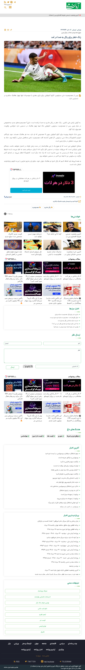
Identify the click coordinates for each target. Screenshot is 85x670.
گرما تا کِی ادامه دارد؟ (54, 234)
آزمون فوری (42, 614)
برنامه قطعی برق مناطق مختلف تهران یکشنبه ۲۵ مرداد (61, 525)
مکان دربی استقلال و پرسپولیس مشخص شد (64, 486)
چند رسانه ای (72, 643)
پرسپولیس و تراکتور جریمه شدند (68, 458)
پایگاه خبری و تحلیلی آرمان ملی (50, 666)
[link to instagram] (11, 2)
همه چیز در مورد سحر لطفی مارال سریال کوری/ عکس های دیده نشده (56, 574)
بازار (9, 643)
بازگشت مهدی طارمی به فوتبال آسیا (67, 474)
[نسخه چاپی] (5, 30)
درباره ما (38, 656)
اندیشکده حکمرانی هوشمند (42, 597)
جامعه (44, 643)
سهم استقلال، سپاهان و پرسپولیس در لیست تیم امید (61, 453)
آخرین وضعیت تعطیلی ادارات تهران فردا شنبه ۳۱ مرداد (61, 570)
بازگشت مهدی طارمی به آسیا (69, 462)
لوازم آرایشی (42, 626)
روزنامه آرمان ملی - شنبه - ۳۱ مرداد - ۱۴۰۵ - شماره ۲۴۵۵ (60, 558)
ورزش (74, 30)
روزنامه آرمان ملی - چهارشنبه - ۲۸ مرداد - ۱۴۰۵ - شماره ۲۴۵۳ (59, 546)
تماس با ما (45, 656)
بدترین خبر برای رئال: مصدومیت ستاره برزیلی (66, 314)
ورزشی (79, 30)
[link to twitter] (8, 2)
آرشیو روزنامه (50, 649)
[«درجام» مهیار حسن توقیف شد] (33, 227)
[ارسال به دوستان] (8, 30)
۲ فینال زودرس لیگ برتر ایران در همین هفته (64, 470)
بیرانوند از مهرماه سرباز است (69, 494)
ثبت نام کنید (26, 190)
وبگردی (61, 649)
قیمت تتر (42, 620)
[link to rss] (5, 2)
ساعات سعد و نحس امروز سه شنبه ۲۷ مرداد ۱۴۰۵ (62, 554)
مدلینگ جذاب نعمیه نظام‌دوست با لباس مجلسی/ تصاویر (54, 253)
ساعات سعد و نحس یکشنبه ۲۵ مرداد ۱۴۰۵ (64, 562)
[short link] (11, 30)
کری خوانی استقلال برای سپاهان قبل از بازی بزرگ (63, 503)
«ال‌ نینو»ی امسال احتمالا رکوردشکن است (33, 253)
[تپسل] (11, 169)
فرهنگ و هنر (26, 643)
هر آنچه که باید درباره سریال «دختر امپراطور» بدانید (62, 537)
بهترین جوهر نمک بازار (42, 603)
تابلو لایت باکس (42, 609)
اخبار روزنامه (38, 649)
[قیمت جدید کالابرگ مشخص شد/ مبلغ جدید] (13, 227)
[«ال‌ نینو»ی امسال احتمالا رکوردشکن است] (33, 244)
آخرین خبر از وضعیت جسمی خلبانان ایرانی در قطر (73, 253)
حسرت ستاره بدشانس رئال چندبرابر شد (68, 321)
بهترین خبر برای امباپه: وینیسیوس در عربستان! (66, 327)
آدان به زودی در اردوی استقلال (69, 490)
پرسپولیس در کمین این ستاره (69, 507)
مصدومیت (35, 207)
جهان (37, 643)
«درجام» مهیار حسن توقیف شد (35, 235)
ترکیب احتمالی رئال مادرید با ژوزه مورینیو (65, 478)
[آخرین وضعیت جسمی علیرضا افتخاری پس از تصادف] (72, 227)
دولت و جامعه (73, 566)
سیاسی (62, 643)
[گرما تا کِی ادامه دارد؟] (52, 227)
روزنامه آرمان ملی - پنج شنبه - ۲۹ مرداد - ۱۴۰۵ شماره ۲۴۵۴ (59, 550)
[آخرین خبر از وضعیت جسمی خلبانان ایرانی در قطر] (72, 244)
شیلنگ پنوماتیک (42, 591)
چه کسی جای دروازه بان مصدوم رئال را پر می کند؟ (65, 324)
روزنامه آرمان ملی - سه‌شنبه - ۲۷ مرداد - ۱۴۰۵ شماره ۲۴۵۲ (60, 541)
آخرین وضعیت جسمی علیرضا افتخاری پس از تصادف (73, 235)
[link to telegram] (15, 2)
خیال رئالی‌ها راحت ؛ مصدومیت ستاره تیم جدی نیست (64, 318)
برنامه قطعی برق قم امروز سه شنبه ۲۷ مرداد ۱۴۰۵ (62, 529)
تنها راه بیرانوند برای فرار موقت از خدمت (65, 466)
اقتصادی (53, 643)
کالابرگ (42, 632)
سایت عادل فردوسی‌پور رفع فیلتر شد (67, 482)
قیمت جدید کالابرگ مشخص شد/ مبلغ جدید (13, 235)
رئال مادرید (47, 207)
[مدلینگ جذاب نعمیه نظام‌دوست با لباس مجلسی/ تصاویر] (52, 244)
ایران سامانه (7, 667)
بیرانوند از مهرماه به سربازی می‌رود (67, 498)
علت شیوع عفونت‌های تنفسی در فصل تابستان (14, 253)
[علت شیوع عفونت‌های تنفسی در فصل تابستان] (13, 244)
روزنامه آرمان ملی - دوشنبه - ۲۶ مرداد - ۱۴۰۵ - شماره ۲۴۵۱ (60, 533)
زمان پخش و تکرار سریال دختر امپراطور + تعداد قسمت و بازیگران (58, 521)
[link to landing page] (73, 5)
